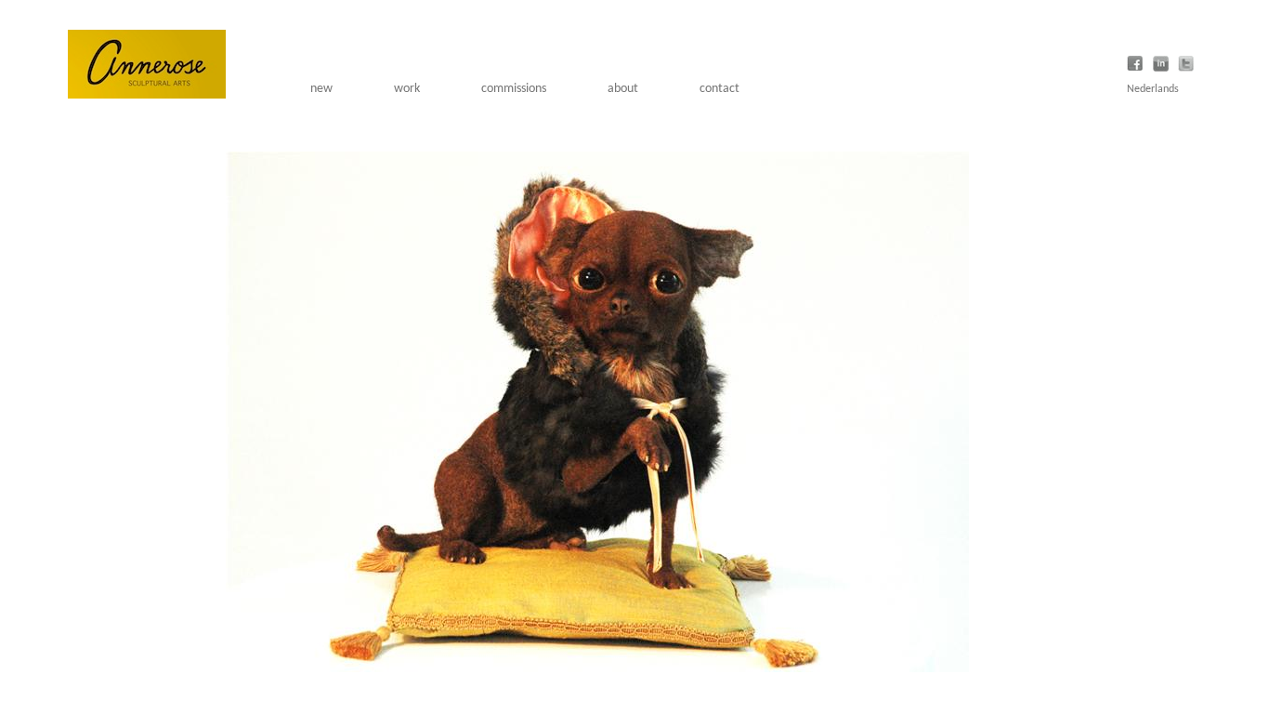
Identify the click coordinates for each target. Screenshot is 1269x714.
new (321, 89)
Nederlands (1153, 89)
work (407, 89)
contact (719, 89)
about (623, 89)
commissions (513, 89)
